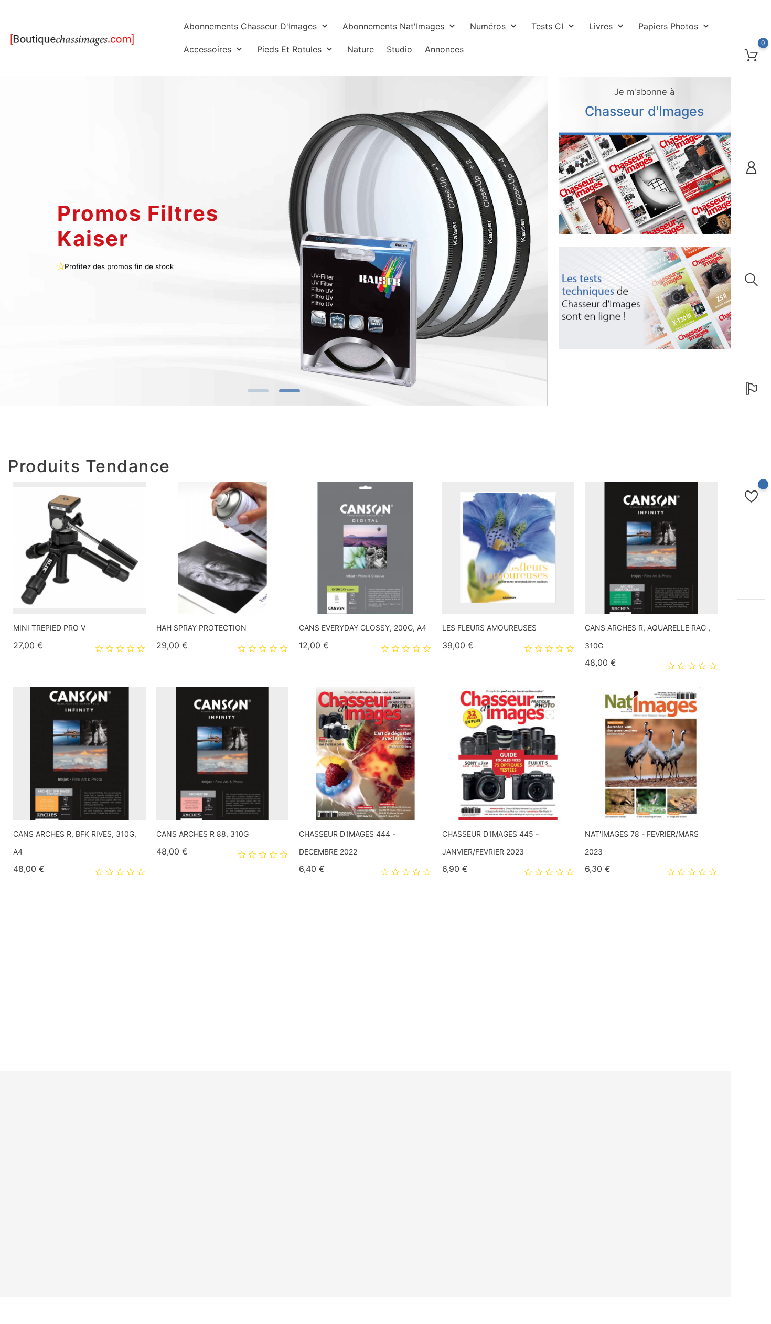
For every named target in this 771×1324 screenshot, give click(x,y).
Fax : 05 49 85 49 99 (42, 1242)
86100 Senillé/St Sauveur (49, 1188)
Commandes (451, 1135)
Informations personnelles (474, 1120)
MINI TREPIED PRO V (49, 627)
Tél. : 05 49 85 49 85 (42, 1224)
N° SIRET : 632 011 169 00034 (56, 1260)
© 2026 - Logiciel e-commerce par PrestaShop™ (86, 1312)
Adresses (446, 1166)
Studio (399, 49)
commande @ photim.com (64, 1278)
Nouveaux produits (220, 1135)
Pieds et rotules (296, 49)
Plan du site (329, 1213)
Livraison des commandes (352, 1120)
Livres (607, 26)
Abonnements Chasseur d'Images (257, 26)
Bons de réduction (461, 1182)
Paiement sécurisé (340, 1182)
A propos (325, 1166)
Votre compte (462, 1099)
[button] (532, 242)
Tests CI (553, 26)
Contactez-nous (336, 1197)
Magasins (325, 1228)
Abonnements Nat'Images (399, 26)
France (19, 1206)
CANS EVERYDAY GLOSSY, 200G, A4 (362, 627)
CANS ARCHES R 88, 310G (202, 833)
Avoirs (441, 1151)
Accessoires (214, 49)
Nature (360, 49)
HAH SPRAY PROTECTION (201, 627)
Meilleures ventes (218, 1151)
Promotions (208, 1120)
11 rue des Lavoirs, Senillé (50, 1171)
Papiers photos (674, 26)
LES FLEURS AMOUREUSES (489, 627)
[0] (751, 55)
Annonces (444, 49)
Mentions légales (338, 1135)
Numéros (494, 26)
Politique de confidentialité (354, 1151)
